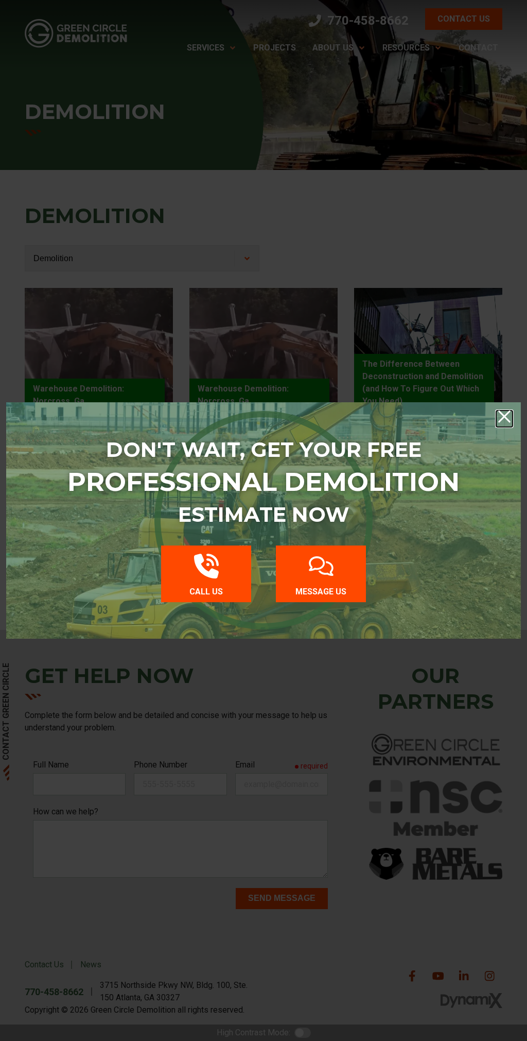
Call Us (206, 591)
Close (504, 419)
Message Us (320, 591)
